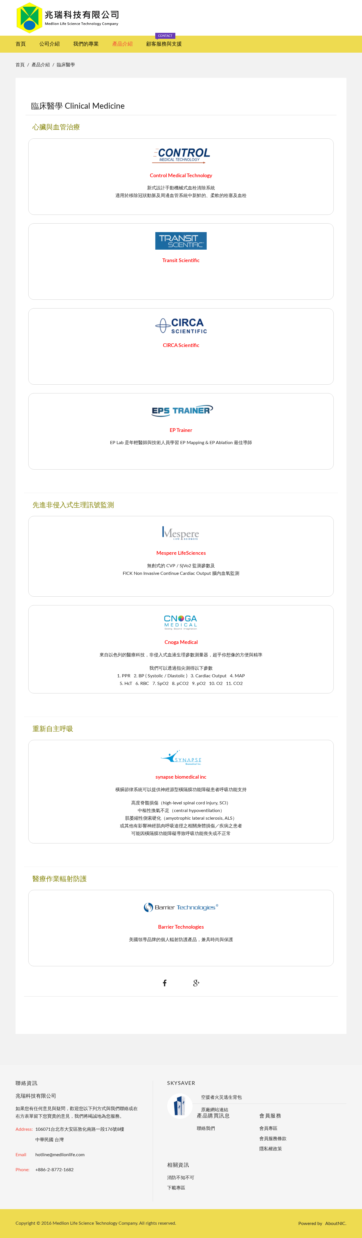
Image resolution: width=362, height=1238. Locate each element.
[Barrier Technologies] (181, 907)
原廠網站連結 (214, 1110)
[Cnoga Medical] (181, 622)
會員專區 (268, 1128)
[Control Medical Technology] (181, 155)
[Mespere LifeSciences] (181, 533)
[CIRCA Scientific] (181, 325)
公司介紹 (49, 44)
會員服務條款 (272, 1138)
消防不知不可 (180, 1177)
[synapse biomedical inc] (181, 757)
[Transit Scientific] (181, 240)
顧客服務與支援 (164, 41)
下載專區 (176, 1188)
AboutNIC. (335, 1223)
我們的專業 (86, 44)
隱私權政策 (270, 1149)
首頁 (21, 44)
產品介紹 (122, 44)
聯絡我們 (206, 1128)
